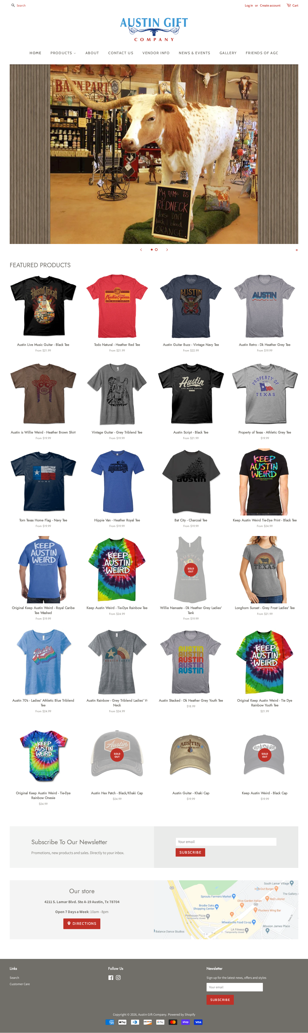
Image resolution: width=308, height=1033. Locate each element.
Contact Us (120, 53)
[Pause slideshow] (297, 250)
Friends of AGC (262, 53)
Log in (249, 5)
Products (62, 53)
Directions (84, 923)
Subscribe (190, 852)
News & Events (194, 53)
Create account (270, 5)
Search (14, 977)
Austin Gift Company (152, 1014)
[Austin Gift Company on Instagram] (118, 978)
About (92, 53)
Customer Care (20, 984)
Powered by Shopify (181, 1014)
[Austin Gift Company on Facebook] (110, 978)
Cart (295, 5)
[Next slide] (167, 250)
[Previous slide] (141, 250)
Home (35, 53)
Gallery (228, 53)
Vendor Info (156, 53)
